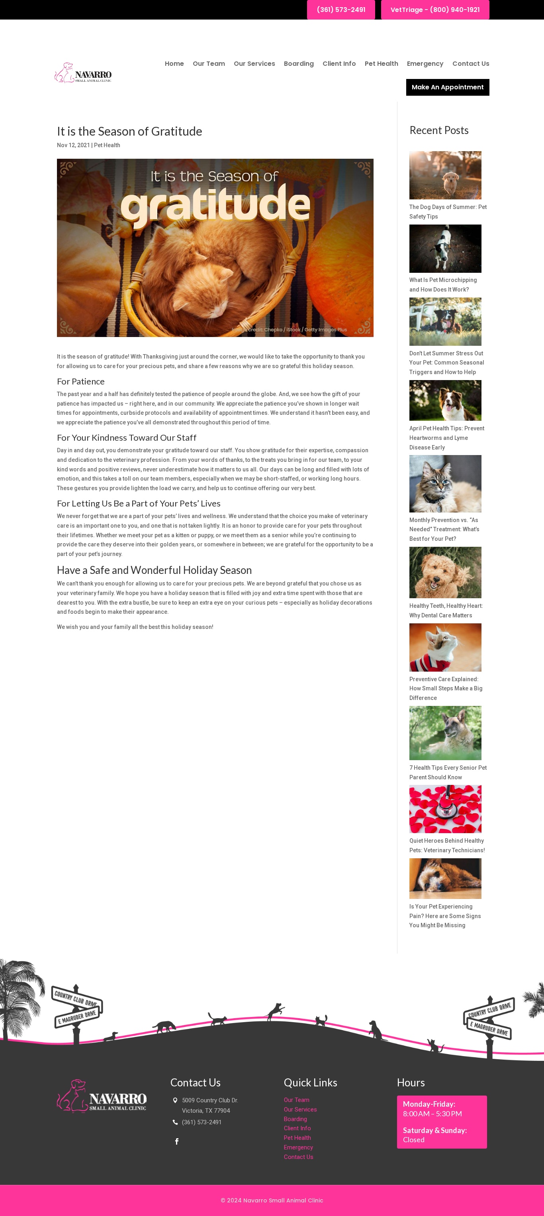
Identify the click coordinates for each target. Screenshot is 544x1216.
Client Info (339, 63)
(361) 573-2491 (341, 9)
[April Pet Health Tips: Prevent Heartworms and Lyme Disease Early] (445, 402)
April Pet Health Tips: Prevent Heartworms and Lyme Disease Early (446, 438)
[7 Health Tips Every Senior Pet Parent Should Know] (445, 734)
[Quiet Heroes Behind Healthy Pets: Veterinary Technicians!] (445, 810)
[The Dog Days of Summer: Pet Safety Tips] (445, 177)
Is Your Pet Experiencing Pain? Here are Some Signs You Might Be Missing (445, 916)
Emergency (425, 63)
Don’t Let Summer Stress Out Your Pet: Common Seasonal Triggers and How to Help (446, 363)
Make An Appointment (448, 87)
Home (174, 63)
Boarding (299, 63)
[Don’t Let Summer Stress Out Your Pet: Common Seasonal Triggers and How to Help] (445, 323)
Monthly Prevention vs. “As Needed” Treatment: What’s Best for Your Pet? (444, 529)
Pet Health (381, 63)
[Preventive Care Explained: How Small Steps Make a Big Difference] (445, 649)
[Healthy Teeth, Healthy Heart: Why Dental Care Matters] (445, 574)
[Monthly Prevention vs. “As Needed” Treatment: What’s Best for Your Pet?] (445, 485)
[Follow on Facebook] (176, 1141)
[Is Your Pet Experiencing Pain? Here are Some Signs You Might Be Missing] (445, 880)
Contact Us (470, 63)
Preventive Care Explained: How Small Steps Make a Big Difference (446, 689)
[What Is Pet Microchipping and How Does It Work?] (445, 250)
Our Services (254, 63)
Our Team (209, 63)
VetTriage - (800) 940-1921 (435, 9)
